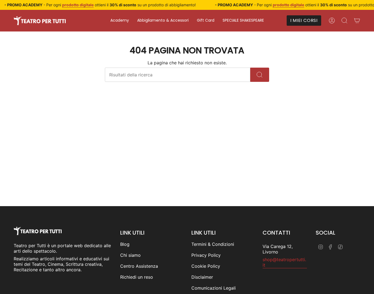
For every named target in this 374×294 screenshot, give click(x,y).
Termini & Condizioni (212, 244)
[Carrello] (357, 20)
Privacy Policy (206, 255)
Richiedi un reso (136, 277)
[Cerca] (259, 75)
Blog (125, 244)
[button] (119, 20)
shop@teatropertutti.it (284, 262)
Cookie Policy (205, 266)
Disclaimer (202, 277)
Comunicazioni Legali (213, 288)
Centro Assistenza (139, 266)
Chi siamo (130, 255)
